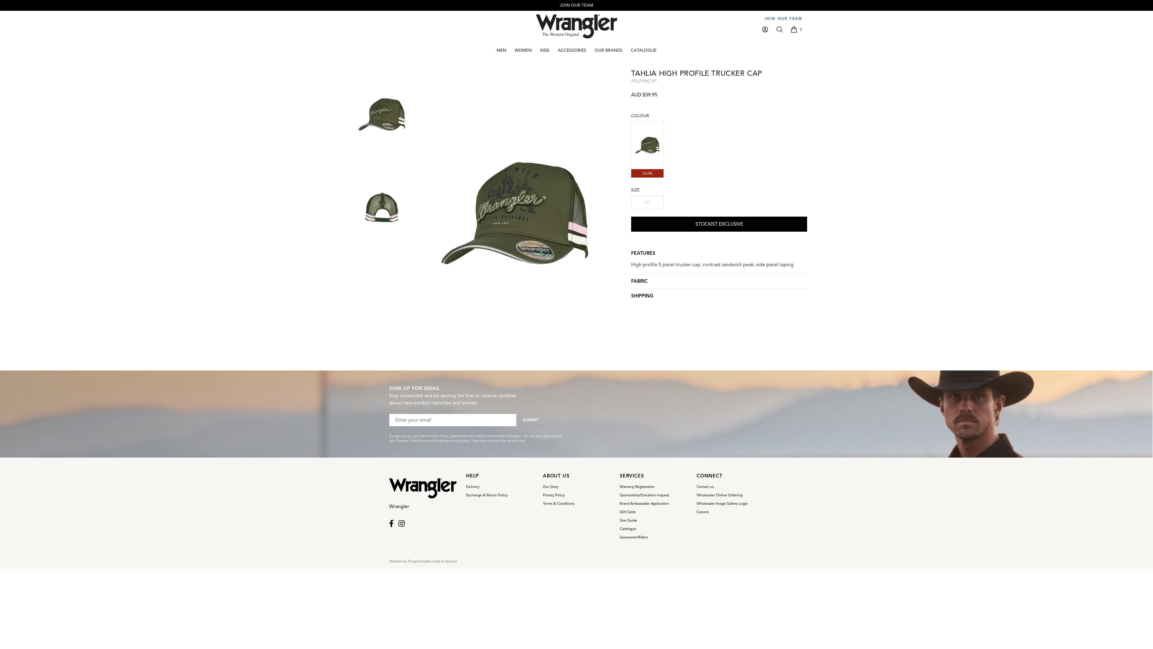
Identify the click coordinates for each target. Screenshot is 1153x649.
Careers (703, 512)
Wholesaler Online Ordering (720, 495)
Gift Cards (628, 512)
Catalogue (628, 528)
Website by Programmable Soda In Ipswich (423, 561)
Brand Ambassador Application (644, 503)
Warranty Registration (637, 486)
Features (643, 253)
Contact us (705, 486)
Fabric (639, 281)
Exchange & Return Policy (487, 495)
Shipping (642, 296)
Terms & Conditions (558, 503)
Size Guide (628, 520)
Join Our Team (783, 18)
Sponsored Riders (634, 537)
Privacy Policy (554, 495)
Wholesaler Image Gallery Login (722, 503)
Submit (531, 419)
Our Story (550, 486)
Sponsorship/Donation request (644, 495)
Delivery (473, 486)
